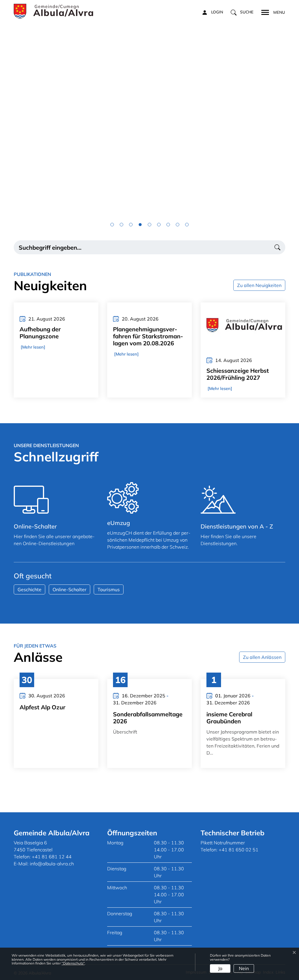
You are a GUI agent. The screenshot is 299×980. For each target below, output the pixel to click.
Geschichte (29, 589)
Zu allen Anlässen (262, 657)
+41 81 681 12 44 (52, 857)
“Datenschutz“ (73, 963)
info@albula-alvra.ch (52, 864)
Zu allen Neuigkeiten (259, 285)
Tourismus (109, 589)
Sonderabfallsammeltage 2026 (147, 717)
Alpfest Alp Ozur (42, 707)
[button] (242, 12)
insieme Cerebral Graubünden (229, 717)
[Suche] (277, 247)
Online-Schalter (69, 589)
